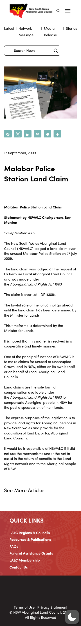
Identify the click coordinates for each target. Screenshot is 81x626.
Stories (71, 28)
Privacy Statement (52, 607)
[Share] (7, 133)
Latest (9, 28)
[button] (58, 10)
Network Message (26, 31)
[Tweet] (17, 133)
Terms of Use (24, 607)
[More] (57, 133)
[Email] (37, 133)
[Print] (47, 133)
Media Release (50, 31)
